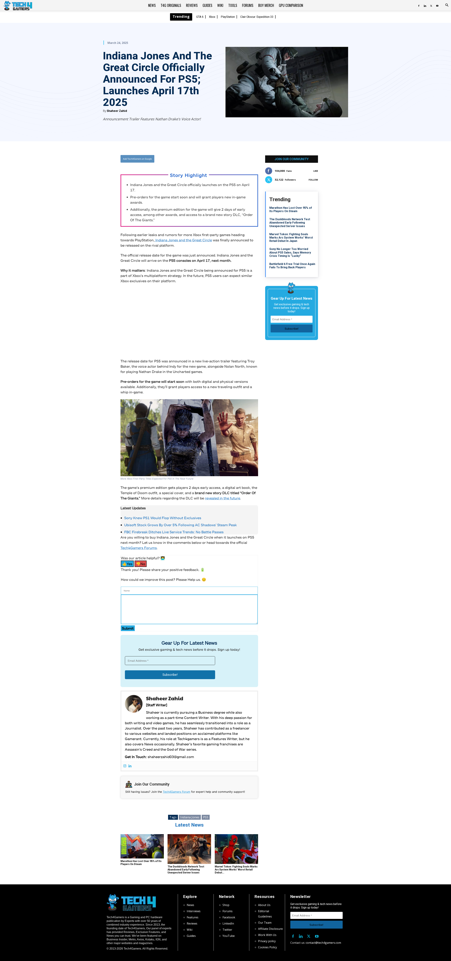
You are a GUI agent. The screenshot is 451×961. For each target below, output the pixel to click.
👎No (140, 564)
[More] (225, 158)
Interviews (193, 911)
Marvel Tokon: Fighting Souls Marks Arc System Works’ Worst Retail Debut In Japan (291, 238)
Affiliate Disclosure (270, 929)
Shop (226, 905)
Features (192, 917)
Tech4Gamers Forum (176, 791)
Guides (207, 5)
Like (315, 170)
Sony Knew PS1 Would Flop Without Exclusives (162, 518)
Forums (247, 5)
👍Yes (127, 564)
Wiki (220, 5)
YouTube (229, 936)
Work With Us (267, 935)
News (152, 5)
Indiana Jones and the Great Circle (183, 240)
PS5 (205, 817)
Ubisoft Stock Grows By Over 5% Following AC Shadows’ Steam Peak (180, 525)
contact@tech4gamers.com (323, 943)
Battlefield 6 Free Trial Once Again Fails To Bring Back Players (292, 265)
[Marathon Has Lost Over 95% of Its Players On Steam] (142, 846)
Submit (128, 628)
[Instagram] (124, 766)
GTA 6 (199, 16)
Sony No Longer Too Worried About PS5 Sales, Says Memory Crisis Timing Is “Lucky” (290, 252)
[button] (447, 5)
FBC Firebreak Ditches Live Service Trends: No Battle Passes (174, 532)
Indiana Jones (189, 817)
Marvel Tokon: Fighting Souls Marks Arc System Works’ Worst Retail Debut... (236, 869)
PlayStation (228, 16)
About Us (264, 905)
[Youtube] (437, 5)
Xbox (212, 16)
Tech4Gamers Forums (139, 548)
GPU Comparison (291, 5)
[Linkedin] (425, 5)
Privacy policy (267, 941)
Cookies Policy (267, 947)
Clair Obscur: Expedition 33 (256, 16)
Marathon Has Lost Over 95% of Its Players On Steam (141, 863)
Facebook (229, 917)
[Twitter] (431, 5)
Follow (313, 179)
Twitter (227, 930)
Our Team (264, 923)
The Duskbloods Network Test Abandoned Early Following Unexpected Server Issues (186, 869)
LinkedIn (228, 923)
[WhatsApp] (208, 158)
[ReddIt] (216, 158)
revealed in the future (222, 498)
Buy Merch (266, 5)
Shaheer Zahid (117, 111)
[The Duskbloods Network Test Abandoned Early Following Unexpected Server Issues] (189, 849)
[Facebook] (418, 5)
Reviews (192, 5)
